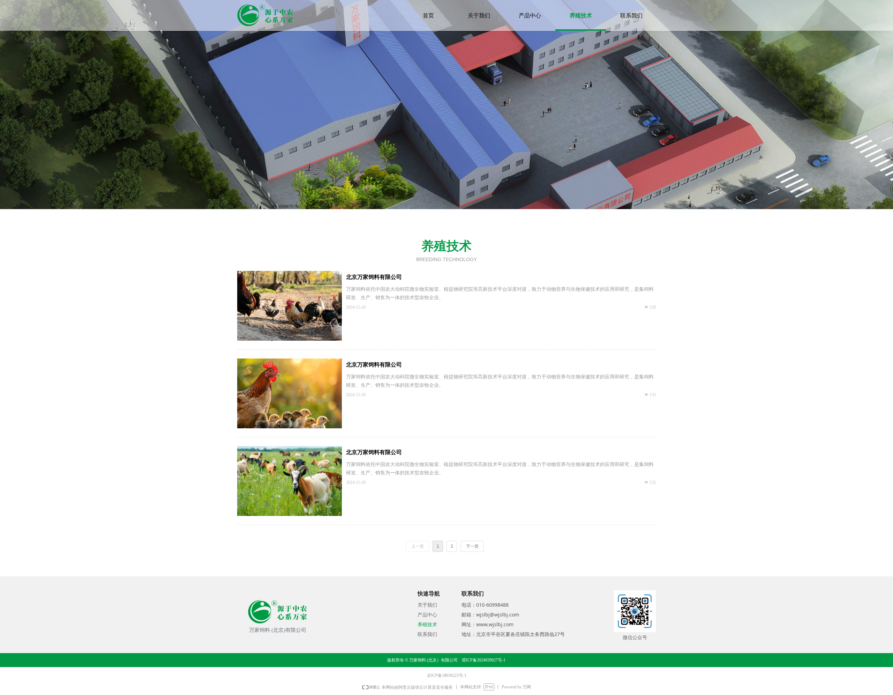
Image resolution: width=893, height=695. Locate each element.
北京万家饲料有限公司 (374, 277)
